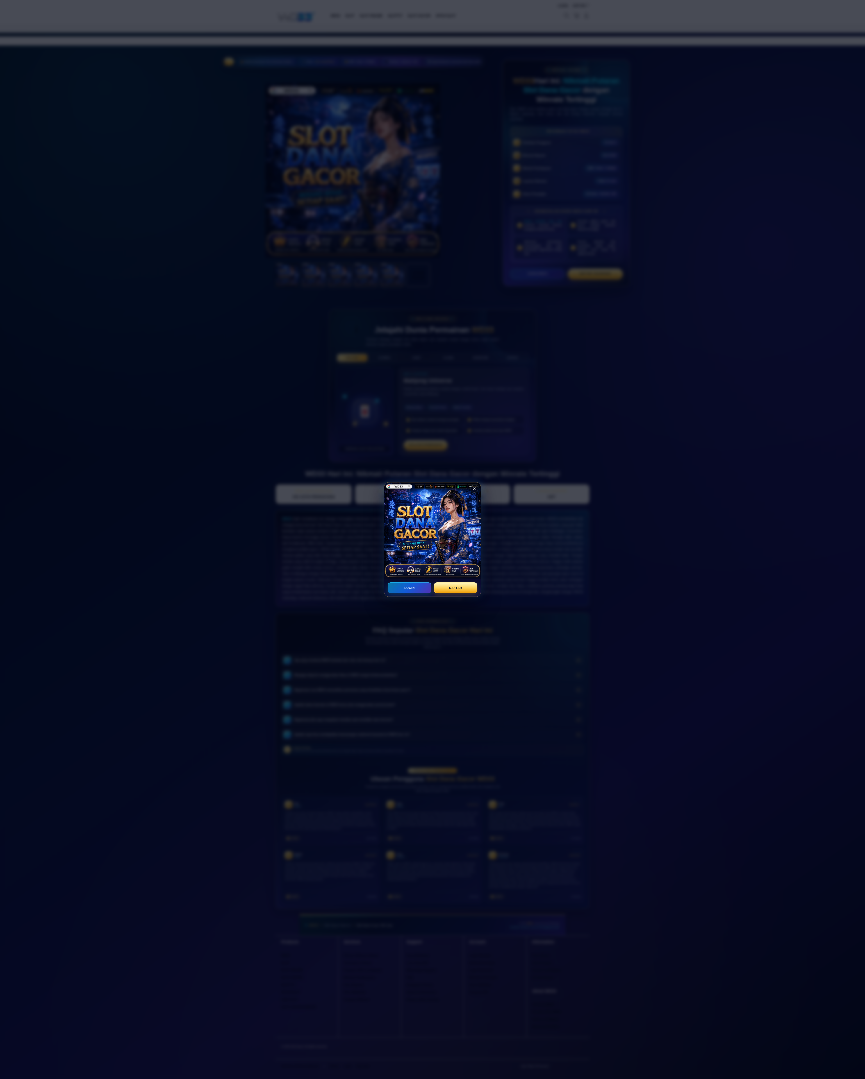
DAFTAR (455, 588)
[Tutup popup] (474, 489)
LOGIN (409, 588)
